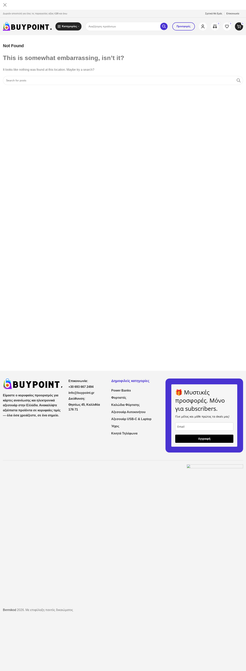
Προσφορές (184, 26)
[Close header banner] (5, 5)
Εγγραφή (204, 438)
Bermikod (9, 610)
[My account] (203, 26)
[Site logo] (27, 26)
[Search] (164, 26)
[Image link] (33, 383)
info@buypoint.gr (81, 392)
